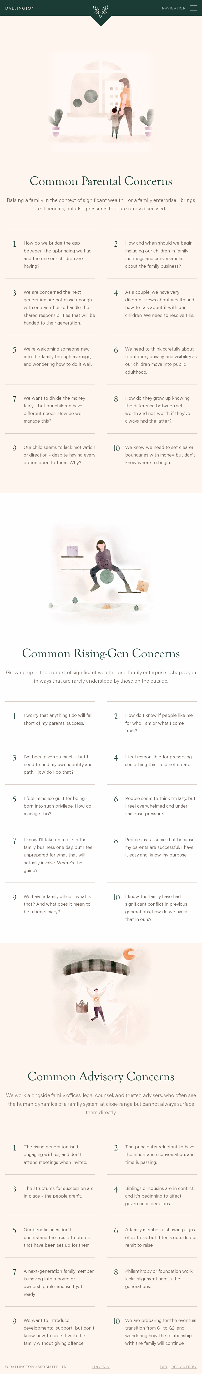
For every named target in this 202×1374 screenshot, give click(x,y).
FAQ (164, 1366)
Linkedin (101, 1366)
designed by (184, 1366)
